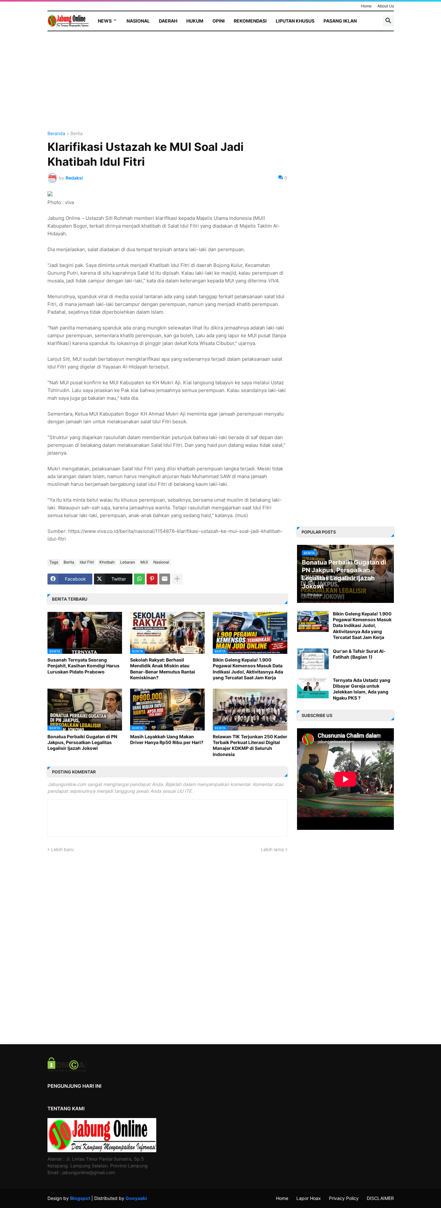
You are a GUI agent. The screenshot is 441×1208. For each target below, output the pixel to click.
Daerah (168, 21)
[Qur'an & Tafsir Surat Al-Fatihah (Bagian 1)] (313, 658)
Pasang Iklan (340, 21)
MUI (144, 562)
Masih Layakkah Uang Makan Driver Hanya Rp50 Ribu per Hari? (166, 739)
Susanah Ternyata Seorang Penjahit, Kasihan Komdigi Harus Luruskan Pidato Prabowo (83, 665)
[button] (388, 20)
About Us (385, 6)
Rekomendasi (250, 21)
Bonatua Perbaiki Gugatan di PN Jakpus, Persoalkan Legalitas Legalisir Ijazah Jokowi (82, 742)
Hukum (194, 21)
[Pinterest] (152, 579)
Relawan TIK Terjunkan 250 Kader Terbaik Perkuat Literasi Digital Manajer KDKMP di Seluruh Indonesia (250, 745)
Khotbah (107, 562)
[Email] (164, 579)
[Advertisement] (167, 86)
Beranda (56, 133)
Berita (76, 133)
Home (366, 6)
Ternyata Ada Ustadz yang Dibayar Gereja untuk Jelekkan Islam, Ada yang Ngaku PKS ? (361, 689)
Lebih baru (62, 849)
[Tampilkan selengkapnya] (177, 579)
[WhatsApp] (139, 579)
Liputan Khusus (295, 21)
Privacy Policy (344, 1198)
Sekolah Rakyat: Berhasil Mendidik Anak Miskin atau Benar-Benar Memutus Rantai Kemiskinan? (162, 668)
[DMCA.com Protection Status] (67, 1070)
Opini (218, 21)
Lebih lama (272, 849)
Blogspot (80, 1198)
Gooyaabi (136, 1198)
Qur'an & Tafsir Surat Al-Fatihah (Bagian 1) (359, 654)
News (105, 21)
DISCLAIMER (380, 1198)
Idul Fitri (87, 562)
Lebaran (127, 562)
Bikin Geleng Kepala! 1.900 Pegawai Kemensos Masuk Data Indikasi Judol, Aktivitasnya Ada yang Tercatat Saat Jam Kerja (248, 668)
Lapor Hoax (308, 1198)
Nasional (138, 21)
